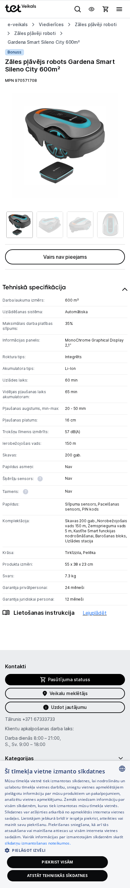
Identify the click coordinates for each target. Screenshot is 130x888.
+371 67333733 (38, 719)
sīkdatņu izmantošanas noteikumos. (38, 843)
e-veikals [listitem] (18, 24)
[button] (65, 850)
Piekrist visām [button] (57, 862)
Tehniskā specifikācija (34, 287)
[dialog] (65, 824)
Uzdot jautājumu (69, 707)
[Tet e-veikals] (20, 8)
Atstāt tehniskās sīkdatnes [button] (57, 875)
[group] (65, 145)
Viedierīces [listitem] (51, 24)
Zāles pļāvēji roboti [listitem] (95, 24)
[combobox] (122, 769)
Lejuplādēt (95, 613)
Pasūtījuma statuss (69, 679)
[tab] (65, 457)
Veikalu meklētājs (69, 693)
